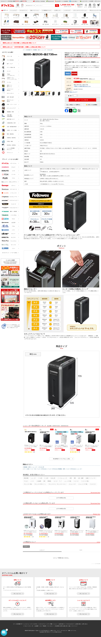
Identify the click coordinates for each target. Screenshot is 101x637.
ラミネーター (76, 481)
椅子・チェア (6, 24)
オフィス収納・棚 (11, 67)
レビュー (55, 623)
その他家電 (39, 481)
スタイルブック (42, 623)
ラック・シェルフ (55, 17)
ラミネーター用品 (85, 481)
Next (99, 441)
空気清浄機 (26, 478)
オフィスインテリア (65, 24)
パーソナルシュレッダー (62, 478)
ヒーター (32, 481)
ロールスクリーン (23, 10)
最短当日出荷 (51, 1)
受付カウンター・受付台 (11, 101)
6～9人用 (46, 478)
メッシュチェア (13, 10)
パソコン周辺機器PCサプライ (11, 149)
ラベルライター (93, 484)
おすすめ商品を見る (61, 497)
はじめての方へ (84, 1)
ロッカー (9, 71)
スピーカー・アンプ (57, 481)
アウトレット (10, 152)
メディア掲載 (49, 623)
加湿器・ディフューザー (91, 478)
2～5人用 (40, 478)
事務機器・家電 (85, 17)
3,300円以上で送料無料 (40, 1)
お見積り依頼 (78, 623)
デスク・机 (6, 17)
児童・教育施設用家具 (12, 126)
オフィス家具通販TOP (17, 623)
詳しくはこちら (17, 593)
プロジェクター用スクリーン (40, 484)
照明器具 (49, 481)
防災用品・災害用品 (11, 145)
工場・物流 (94, 17)
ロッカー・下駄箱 (65, 17)
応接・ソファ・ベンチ (12, 104)
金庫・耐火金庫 (45, 24)
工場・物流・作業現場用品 (9, 115)
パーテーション (75, 17)
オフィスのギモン (34, 623)
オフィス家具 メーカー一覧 (30, 469)
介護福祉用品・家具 (11, 122)
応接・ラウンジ (36, 24)
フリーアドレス (16, 17)
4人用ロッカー (57, 10)
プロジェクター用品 (28, 484)
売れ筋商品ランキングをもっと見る (61, 458)
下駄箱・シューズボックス (11, 75)
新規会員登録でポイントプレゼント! (80, 5)
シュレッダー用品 (67, 481)
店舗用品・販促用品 (11, 137)
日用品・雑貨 (10, 141)
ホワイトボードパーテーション (80, 10)
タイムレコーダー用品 (82, 484)
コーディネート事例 (95, 25)
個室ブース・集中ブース (10, 86)
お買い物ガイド (62, 623)
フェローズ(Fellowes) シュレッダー (74, 469)
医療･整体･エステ (11, 119)
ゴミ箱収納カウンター (46, 10)
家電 (71, 478)
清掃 (44, 481)
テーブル (36, 17)
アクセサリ (26, 481)
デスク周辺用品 (26, 17)
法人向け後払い (74, 1)
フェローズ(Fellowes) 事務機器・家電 (56, 469)
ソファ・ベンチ (16, 24)
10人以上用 (41, 467)
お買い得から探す (84, 24)
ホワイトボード (55, 24)
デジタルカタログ (70, 623)
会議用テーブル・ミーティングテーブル (12, 78)
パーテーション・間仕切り (10, 89)
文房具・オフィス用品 (12, 130)
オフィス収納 (45, 17)
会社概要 (91, 1)
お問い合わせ (97, 1)
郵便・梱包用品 (10, 134)
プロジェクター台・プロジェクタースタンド (57, 484)
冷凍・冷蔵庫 (80, 478)
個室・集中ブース (75, 24)
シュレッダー (35, 467)
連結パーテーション (34, 10)
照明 (75, 478)
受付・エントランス (26, 24)
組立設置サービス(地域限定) (62, 1)
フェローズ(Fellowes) (42, 469)
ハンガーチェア (67, 10)
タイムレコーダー (72, 484)
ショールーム (26, 623)
